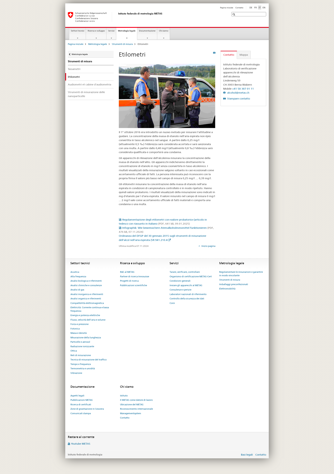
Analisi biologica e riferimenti (86, 280)
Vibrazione (76, 373)
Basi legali (247, 454)
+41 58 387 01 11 (243, 88)
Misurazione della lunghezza (85, 337)
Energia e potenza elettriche (85, 315)
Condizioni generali (180, 280)
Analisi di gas (77, 289)
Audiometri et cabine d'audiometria (89, 84)
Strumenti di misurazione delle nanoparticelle (86, 94)
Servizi (111, 30)
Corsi (172, 303)
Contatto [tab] (228, 54)
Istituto (124, 395)
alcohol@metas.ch (237, 92)
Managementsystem (130, 413)
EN (264, 7)
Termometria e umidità (82, 368)
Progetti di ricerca (129, 280)
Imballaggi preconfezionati (233, 284)
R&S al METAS (127, 271)
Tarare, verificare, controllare (185, 271)
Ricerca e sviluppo (96, 30)
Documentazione (147, 30)
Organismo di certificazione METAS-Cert (191, 276)
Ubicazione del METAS (132, 404)
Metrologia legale (127, 31)
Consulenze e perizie (180, 289)
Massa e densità (78, 333)
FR (255, 7)
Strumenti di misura (122, 44)
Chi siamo (163, 30)
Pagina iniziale (226, 7)
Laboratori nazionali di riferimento (188, 294)
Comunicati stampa (80, 413)
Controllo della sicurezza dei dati (187, 298)
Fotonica (75, 328)
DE (250, 7)
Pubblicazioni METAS (81, 400)
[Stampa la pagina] (214, 53)
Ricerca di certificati (80, 404)
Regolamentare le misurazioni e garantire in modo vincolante (241, 273)
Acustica (74, 271)
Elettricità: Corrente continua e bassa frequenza (89, 309)
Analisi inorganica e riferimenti (86, 294)
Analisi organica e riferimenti (85, 298)
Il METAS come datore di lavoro (136, 400)
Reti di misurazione (80, 355)
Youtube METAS (80, 443)
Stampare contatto (238, 98)
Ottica (73, 350)
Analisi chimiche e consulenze (86, 285)
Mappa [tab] (244, 54)
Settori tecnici (77, 30)
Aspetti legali (77, 395)
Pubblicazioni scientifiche (133, 285)
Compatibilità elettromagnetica (87, 303)
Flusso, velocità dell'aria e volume (87, 319)
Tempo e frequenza (80, 364)
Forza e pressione (79, 324)
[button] (234, 14)
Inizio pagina (208, 246)
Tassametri (74, 69)
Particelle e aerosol (80, 341)
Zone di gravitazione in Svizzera (87, 408)
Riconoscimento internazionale (136, 408)
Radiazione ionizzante (82, 346)
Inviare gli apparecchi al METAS (186, 285)
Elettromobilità (227, 288)
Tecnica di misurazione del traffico (88, 359)
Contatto (239, 7)
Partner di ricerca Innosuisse (134, 276)
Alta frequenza (78, 276)
